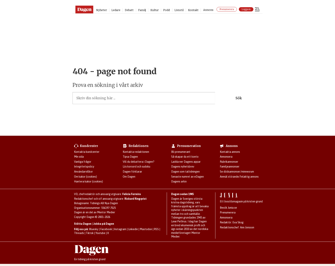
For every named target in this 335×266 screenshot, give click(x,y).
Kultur (154, 10)
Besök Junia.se (228, 207)
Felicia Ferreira (131, 194)
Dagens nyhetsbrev (182, 166)
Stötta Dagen (82, 223)
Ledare (115, 10)
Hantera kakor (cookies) (88, 181)
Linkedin (133, 229)
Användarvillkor (83, 171)
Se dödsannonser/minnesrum (237, 171)
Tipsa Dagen (130, 156)
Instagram (120, 229)
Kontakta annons (230, 151)
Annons (208, 10)
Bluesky (93, 229)
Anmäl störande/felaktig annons (239, 176)
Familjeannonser (229, 166)
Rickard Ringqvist (135, 198)
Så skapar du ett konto (185, 156)
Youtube (100, 233)
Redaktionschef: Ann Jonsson (237, 227)
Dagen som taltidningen (185, 171)
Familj (142, 10)
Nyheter (101, 10)
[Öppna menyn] (257, 9)
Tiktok (90, 233)
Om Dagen (129, 176)
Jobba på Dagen (103, 223)
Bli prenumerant (180, 151)
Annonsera (226, 156)
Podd (166, 10)
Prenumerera (226, 9)
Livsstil (179, 10)
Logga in (246, 9)
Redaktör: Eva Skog (231, 222)
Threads (79, 233)
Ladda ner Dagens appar (186, 161)
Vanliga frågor (82, 161)
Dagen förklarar (132, 171)
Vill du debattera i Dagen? (138, 161)
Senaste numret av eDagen (187, 176)
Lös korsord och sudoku (136, 166)
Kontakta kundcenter (86, 151)
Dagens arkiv (179, 181)
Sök (239, 98)
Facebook (106, 229)
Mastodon (146, 229)
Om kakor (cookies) (85, 176)
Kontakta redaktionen (136, 151)
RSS (156, 229)
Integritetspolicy (84, 166)
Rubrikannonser (229, 161)
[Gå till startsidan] (84, 9)
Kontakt (193, 10)
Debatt (129, 10)
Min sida (79, 156)
